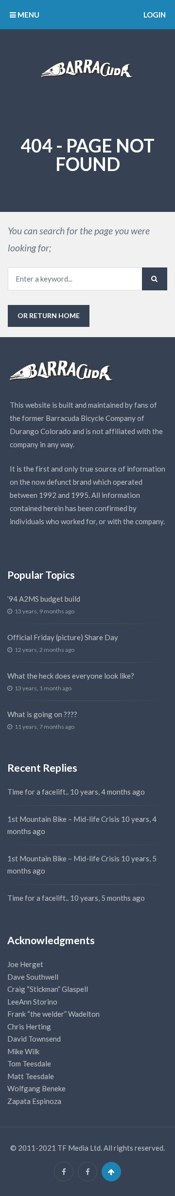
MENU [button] (27, 14)
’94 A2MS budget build (43, 598)
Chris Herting (29, 1026)
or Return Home (49, 315)
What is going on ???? (42, 714)
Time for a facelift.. (38, 791)
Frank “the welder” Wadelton (53, 1013)
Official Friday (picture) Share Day (62, 637)
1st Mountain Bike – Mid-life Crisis (63, 819)
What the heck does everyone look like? (70, 675)
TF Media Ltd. (79, 1147)
